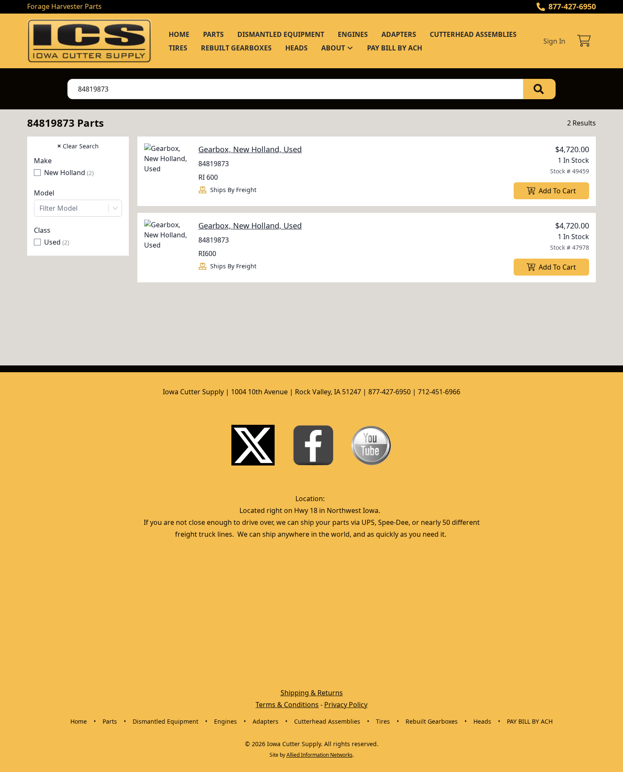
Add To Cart (557, 190)
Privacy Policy (345, 704)
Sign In (554, 41)
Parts (213, 34)
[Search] (539, 89)
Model (44, 193)
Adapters (398, 34)
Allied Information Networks (319, 754)
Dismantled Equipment (280, 34)
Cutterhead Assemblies (473, 34)
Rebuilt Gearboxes (236, 48)
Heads (296, 48)
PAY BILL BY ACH (394, 48)
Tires (178, 48)
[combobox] (78, 208)
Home (179, 34)
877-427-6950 (572, 6)
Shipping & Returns (312, 692)
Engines (353, 34)
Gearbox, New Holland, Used (250, 149)
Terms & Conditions (287, 704)
